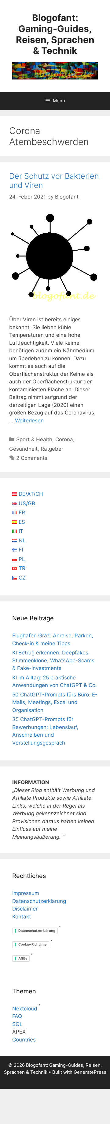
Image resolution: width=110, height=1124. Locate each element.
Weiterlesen (29, 421)
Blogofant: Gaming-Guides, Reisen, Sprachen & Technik (55, 34)
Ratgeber (52, 449)
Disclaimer (25, 909)
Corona (64, 439)
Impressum (25, 893)
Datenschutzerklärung (39, 901)
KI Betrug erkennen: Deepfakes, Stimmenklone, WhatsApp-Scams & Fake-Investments (53, 660)
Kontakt (21, 917)
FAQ (17, 1016)
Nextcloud (24, 1009)
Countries (24, 1040)
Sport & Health (34, 439)
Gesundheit (23, 449)
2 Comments (31, 458)
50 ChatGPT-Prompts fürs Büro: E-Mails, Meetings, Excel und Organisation (54, 702)
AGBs (22, 958)
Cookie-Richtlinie (32, 944)
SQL (17, 1024)
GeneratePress (90, 1072)
